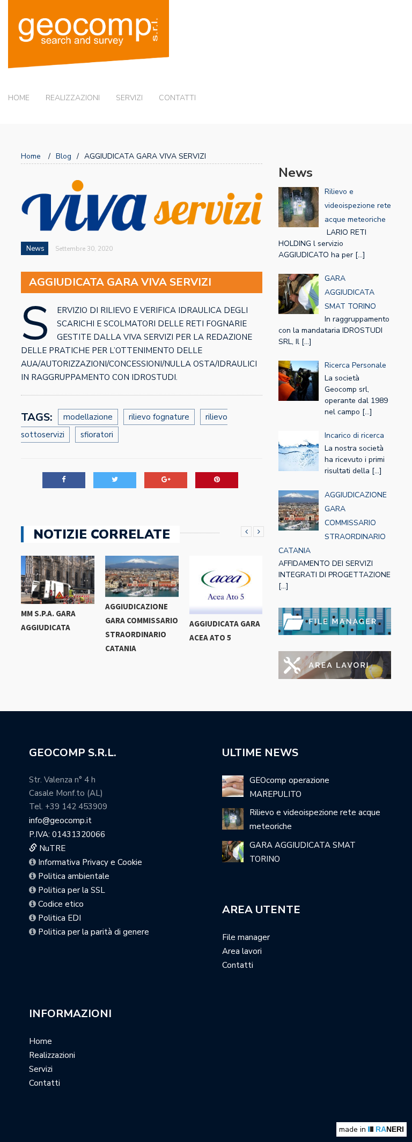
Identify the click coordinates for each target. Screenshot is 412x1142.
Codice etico (61, 904)
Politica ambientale (73, 876)
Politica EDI (59, 918)
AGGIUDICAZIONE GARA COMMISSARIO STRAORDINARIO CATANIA (141, 627)
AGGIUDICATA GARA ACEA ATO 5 (224, 630)
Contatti (177, 98)
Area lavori (242, 951)
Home (19, 98)
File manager (246, 937)
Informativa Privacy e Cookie (90, 862)
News (35, 248)
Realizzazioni (73, 98)
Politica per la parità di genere (93, 932)
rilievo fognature (159, 417)
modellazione (88, 417)
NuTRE (51, 848)
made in (371, 1129)
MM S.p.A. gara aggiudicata (48, 620)
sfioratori (96, 434)
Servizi (129, 98)
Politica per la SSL (71, 890)
